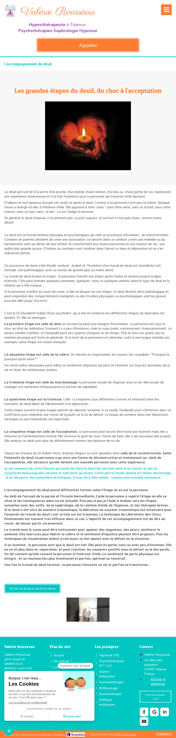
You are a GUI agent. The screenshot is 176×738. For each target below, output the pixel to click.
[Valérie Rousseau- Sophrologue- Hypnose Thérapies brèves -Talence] (10, 10)
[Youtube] (144, 721)
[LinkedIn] (164, 712)
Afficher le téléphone (158, 681)
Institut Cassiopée (125, 734)
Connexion (164, 734)
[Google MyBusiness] (154, 712)
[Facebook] (144, 712)
